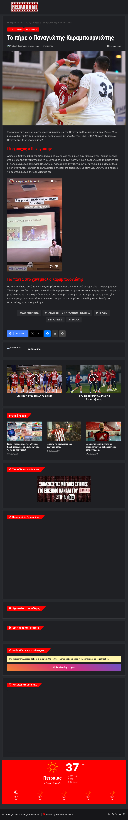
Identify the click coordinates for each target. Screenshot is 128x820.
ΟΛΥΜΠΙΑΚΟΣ (30, 312)
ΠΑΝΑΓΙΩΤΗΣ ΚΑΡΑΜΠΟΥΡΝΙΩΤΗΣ (68, 312)
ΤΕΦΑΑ (74, 319)
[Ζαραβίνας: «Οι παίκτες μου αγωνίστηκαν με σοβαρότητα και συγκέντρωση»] (103, 431)
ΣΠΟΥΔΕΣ (56, 319)
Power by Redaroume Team (59, 814)
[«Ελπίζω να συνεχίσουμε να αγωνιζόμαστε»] (64, 431)
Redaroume (33, 46)
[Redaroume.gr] (24, 7)
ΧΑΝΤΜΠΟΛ (24, 22)
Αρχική (12, 22)
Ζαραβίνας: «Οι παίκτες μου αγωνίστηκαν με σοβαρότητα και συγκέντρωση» (101, 447)
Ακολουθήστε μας (65, 667)
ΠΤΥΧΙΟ (103, 312)
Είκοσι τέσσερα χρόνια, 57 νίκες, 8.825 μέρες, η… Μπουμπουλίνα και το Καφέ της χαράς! (23, 447)
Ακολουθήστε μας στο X (25, 684)
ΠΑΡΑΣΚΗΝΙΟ (15, 29)
